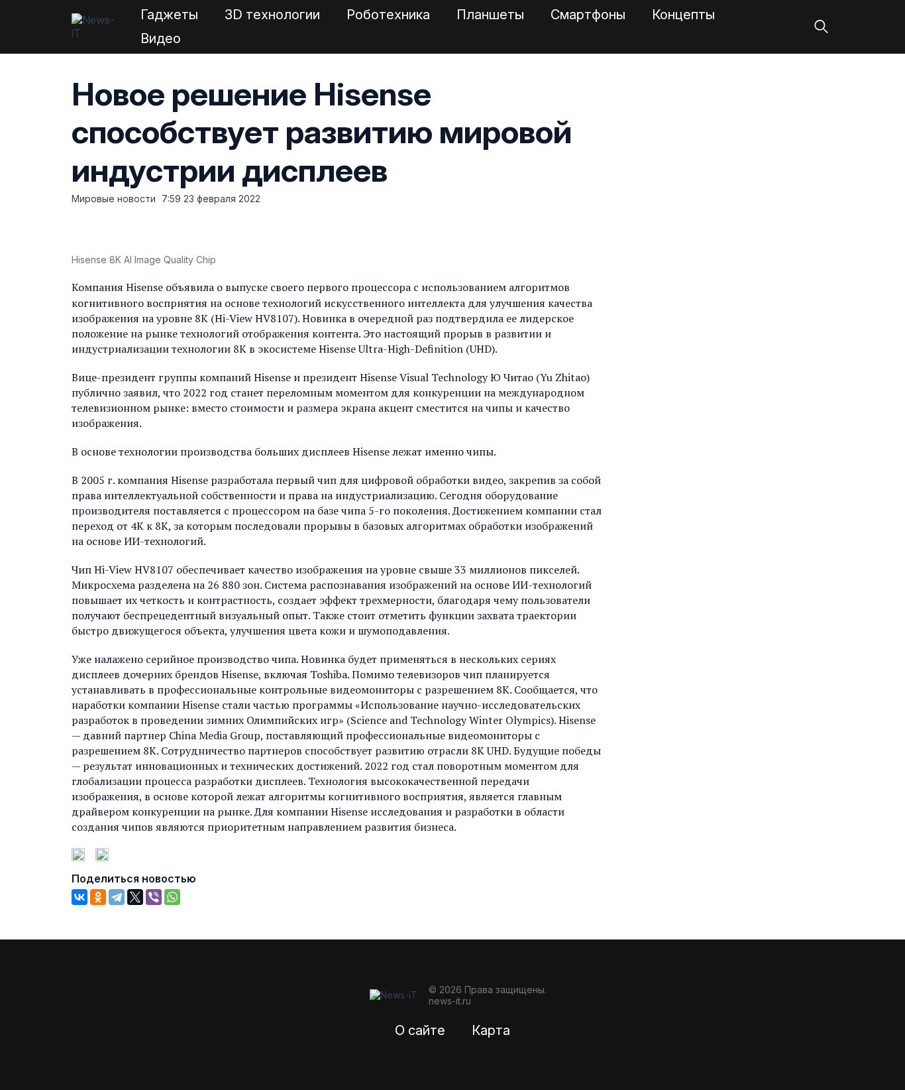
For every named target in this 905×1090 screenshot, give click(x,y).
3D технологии (272, 15)
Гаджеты (169, 15)
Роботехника (388, 15)
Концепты (683, 15)
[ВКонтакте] (79, 897)
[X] (135, 897)
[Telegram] (117, 897)
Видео (160, 38)
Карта (491, 1030)
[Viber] (154, 897)
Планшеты (490, 15)
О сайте (420, 1030)
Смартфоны (588, 15)
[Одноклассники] (98, 897)
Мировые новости (114, 199)
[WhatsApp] (172, 897)
